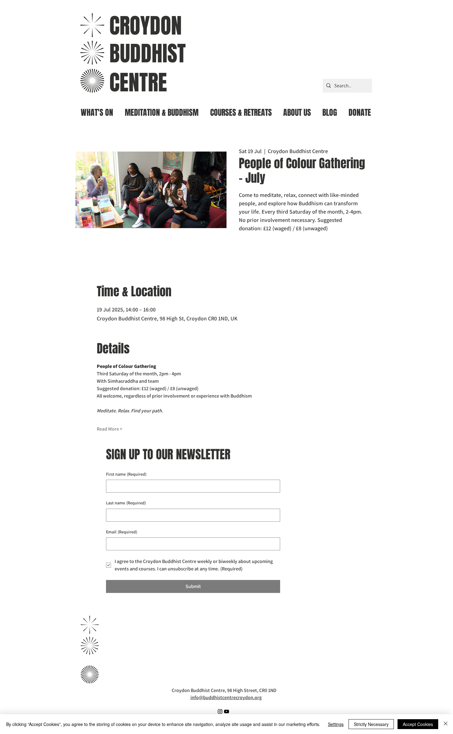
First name (126, 474)
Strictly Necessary (371, 724)
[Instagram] (220, 711)
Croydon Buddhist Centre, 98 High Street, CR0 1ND (224, 690)
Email (121, 532)
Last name (126, 503)
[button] (161, 110)
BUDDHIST (147, 53)
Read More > (109, 429)
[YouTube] (226, 711)
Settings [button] (336, 724)
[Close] (445, 724)
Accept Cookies (418, 724)
